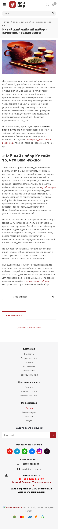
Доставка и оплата (29, 381)
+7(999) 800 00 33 (30, 464)
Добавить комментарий (29, 327)
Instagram (39, 451)
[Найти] (53, 13)
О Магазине (29, 370)
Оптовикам (29, 366)
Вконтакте (32, 451)
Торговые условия (29, 374)
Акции (29, 420)
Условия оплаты (29, 391)
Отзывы (29, 362)
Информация (29, 402)
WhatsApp (25, 451)
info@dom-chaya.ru (31, 469)
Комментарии (14, 315)
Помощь (29, 387)
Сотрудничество (29, 358)
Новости (29, 416)
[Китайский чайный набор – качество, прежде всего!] (29, 57)
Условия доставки (29, 395)
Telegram (17, 451)
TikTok (47, 451)
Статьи (29, 408)
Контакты (29, 354)
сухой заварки (48, 187)
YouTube (10, 451)
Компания (29, 348)
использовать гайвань (37, 281)
